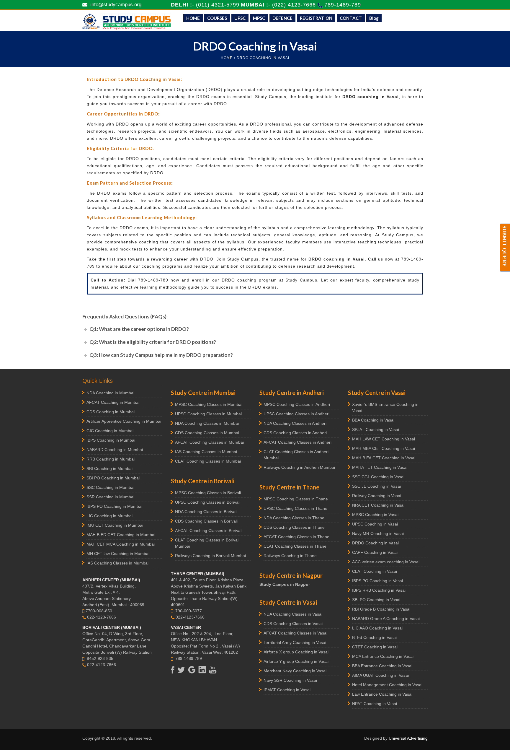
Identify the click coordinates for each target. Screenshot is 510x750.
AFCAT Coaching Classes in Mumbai (209, 442)
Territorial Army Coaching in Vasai (295, 642)
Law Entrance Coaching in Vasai (382, 694)
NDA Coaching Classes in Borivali (206, 511)
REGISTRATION (316, 18)
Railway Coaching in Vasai (376, 495)
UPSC (240, 18)
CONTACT (351, 18)
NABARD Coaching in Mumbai (114, 449)
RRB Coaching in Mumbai (110, 459)
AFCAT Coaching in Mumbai (112, 402)
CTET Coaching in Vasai (375, 647)
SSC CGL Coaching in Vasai (378, 476)
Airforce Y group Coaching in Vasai (296, 661)
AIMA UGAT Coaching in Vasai (380, 675)
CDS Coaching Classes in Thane (294, 527)
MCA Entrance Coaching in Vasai (382, 656)
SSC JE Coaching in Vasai (376, 486)
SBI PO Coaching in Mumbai (113, 478)
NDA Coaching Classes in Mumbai (207, 423)
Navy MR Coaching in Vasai (378, 533)
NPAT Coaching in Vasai (374, 703)
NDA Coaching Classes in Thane (294, 517)
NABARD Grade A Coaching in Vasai (386, 618)
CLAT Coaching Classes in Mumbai (208, 461)
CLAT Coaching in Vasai (374, 571)
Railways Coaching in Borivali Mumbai (210, 555)
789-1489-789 (342, 5)
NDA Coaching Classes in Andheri (295, 423)
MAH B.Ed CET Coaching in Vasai (383, 457)
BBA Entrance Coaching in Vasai (382, 665)
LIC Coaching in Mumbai (109, 515)
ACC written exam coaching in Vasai (385, 561)
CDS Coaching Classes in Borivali (206, 521)
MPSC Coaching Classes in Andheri (297, 404)
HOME (193, 18)
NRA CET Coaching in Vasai (378, 505)
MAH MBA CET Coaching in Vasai (383, 448)
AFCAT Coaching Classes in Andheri (297, 442)
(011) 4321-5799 (217, 5)
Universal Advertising (408, 738)
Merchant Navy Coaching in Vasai (295, 670)
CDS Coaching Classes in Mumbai (207, 432)
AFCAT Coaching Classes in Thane (296, 536)
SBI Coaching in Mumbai (109, 468)
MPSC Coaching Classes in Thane (296, 499)
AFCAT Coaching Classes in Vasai (295, 633)
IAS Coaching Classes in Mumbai (117, 563)
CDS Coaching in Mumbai (110, 411)
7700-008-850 (99, 611)
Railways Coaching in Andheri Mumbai (299, 467)
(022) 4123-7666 (295, 5)
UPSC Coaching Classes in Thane (295, 508)
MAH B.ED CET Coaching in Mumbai (120, 534)
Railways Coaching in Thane (290, 555)
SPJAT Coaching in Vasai (375, 429)
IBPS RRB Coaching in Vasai (379, 590)
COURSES (217, 18)
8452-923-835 (100, 658)
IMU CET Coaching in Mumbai (114, 525)
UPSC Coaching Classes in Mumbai (208, 413)
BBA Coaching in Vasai (373, 420)
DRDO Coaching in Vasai (375, 543)
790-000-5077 (188, 611)
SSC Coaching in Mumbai (110, 487)
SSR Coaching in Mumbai (110, 496)
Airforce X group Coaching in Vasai (296, 652)
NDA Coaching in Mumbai (110, 393)
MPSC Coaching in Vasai (375, 514)
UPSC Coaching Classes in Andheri (296, 413)
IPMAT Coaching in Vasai (287, 689)
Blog (374, 18)
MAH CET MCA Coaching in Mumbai (120, 544)
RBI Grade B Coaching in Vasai (381, 609)
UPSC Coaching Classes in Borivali (207, 502)
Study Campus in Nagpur (284, 584)
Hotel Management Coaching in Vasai (387, 684)
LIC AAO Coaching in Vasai (377, 628)
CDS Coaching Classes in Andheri (295, 432)
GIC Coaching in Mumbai (109, 430)
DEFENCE (282, 18)
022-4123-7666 (101, 617)
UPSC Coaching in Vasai (375, 524)
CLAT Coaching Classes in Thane (295, 546)
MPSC (259, 18)
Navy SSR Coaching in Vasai (290, 680)
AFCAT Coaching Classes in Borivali (208, 530)
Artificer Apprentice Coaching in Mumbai (123, 421)
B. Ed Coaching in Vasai (374, 637)
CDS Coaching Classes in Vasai (293, 623)
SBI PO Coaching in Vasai (376, 599)
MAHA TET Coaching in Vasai (379, 467)
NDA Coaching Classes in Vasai (293, 614)
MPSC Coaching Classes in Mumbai (208, 404)
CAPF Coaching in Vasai (375, 552)
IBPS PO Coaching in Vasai (377, 580)
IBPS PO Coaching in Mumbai (114, 506)
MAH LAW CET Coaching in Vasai (383, 439)
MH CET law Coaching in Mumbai (117, 553)
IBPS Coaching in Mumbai (110, 440)
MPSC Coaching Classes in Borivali (208, 492)
